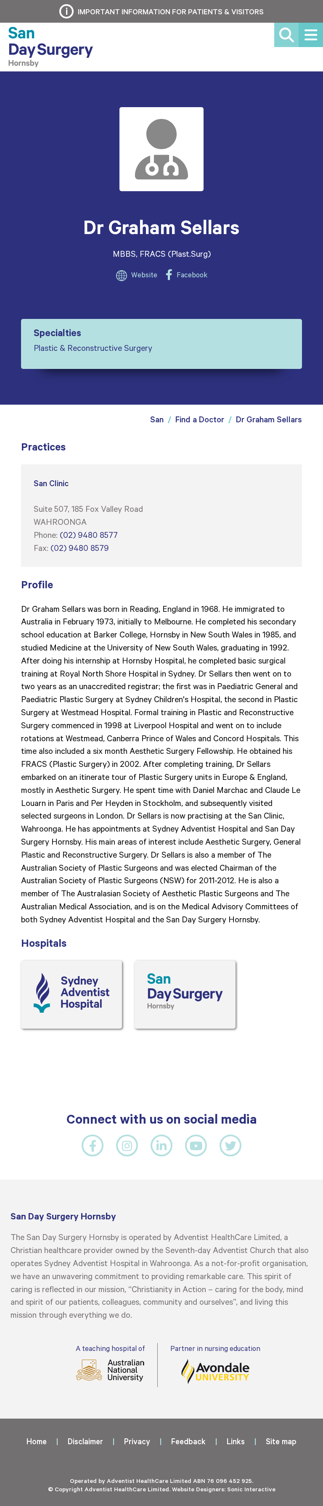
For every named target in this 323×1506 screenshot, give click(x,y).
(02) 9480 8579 (79, 547)
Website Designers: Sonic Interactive (223, 1489)
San (157, 419)
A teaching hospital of (110, 1348)
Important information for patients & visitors (171, 11)
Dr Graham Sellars (269, 419)
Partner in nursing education (215, 1348)
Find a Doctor (199, 419)
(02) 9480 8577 (89, 534)
